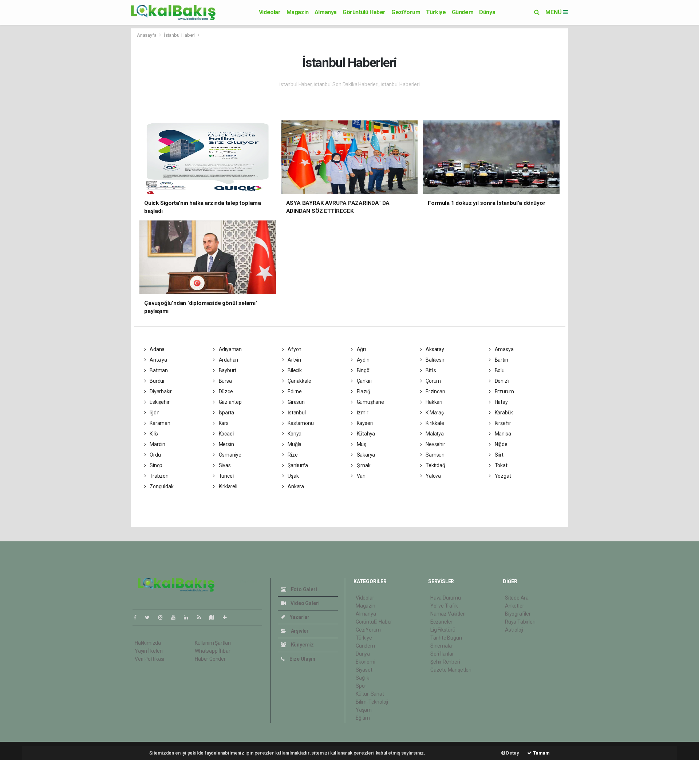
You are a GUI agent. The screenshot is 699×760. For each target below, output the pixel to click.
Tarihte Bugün (446, 638)
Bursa (225, 381)
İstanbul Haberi (179, 35)
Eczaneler (441, 622)
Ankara (295, 486)
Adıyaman (230, 349)
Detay (512, 753)
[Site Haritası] (214, 617)
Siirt (498, 455)
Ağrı (361, 349)
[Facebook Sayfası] (138, 617)
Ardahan (228, 360)
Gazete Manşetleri (450, 670)
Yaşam (364, 710)
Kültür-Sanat (370, 694)
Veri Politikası (149, 659)
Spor (361, 686)
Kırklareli (227, 486)
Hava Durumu (445, 598)
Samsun (434, 455)
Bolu (499, 370)
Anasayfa (147, 35)
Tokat (501, 465)
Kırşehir (502, 423)
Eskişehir (159, 402)
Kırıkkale (434, 423)
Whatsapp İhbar (212, 651)
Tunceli (226, 476)
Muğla (294, 444)
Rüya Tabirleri (520, 622)
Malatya (433, 434)
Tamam (541, 753)
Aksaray (434, 349)
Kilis (153, 434)
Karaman (159, 423)
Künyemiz (302, 645)
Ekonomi (365, 662)
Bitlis (430, 370)
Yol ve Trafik (444, 606)
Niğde (501, 444)
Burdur (157, 381)
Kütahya (365, 434)
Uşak (293, 476)
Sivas (224, 465)
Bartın (501, 360)
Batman (158, 370)
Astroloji (514, 630)
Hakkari (433, 402)
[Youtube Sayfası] (176, 617)
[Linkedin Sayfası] (189, 617)
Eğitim (363, 718)
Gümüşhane (370, 402)
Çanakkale (299, 381)
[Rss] (202, 617)
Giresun (295, 402)
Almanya (326, 12)
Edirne (294, 391)
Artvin (294, 360)
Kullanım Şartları (213, 643)
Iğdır (154, 412)
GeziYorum (405, 12)
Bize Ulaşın (301, 659)
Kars (223, 423)
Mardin (157, 444)
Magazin (298, 12)
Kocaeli (226, 434)
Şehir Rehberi (445, 662)
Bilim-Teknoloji (372, 702)
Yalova (432, 476)
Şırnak (363, 465)
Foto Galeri (303, 589)
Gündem (463, 12)
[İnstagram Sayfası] (163, 617)
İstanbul (296, 412)
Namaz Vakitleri (448, 614)
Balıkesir (434, 360)
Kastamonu (300, 423)
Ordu (155, 455)
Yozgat (502, 476)
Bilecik (294, 370)
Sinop (155, 465)
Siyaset (364, 670)
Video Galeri (304, 603)
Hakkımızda (148, 643)
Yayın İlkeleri (148, 651)
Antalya (158, 360)
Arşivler (299, 631)
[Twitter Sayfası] (150, 617)
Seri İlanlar (442, 654)
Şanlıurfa (297, 465)
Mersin (226, 444)
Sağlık (362, 678)
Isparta (226, 412)
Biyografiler (518, 614)
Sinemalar (441, 646)
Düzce (225, 391)
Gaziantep (230, 402)
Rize (292, 455)
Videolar (270, 12)
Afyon (294, 349)
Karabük (503, 412)
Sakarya (365, 455)
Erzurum (504, 391)
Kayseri (364, 423)
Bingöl (363, 370)
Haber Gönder (210, 659)
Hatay (501, 402)
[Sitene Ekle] (228, 617)
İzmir (362, 412)
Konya (294, 434)
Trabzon (158, 476)
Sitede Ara (517, 598)
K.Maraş (433, 412)
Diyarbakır (160, 391)
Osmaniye (229, 455)
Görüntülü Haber (364, 12)
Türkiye (436, 12)
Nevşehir (434, 444)
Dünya (487, 12)
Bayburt (227, 370)
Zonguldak (161, 486)
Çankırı (364, 381)
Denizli (501, 381)
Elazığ (363, 391)
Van (361, 476)
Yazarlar (299, 617)
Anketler (514, 606)
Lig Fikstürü (442, 630)
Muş (361, 444)
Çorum (432, 381)
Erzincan (434, 391)
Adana (157, 349)
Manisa (502, 434)
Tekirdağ (434, 465)
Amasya (503, 349)
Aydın (363, 360)
